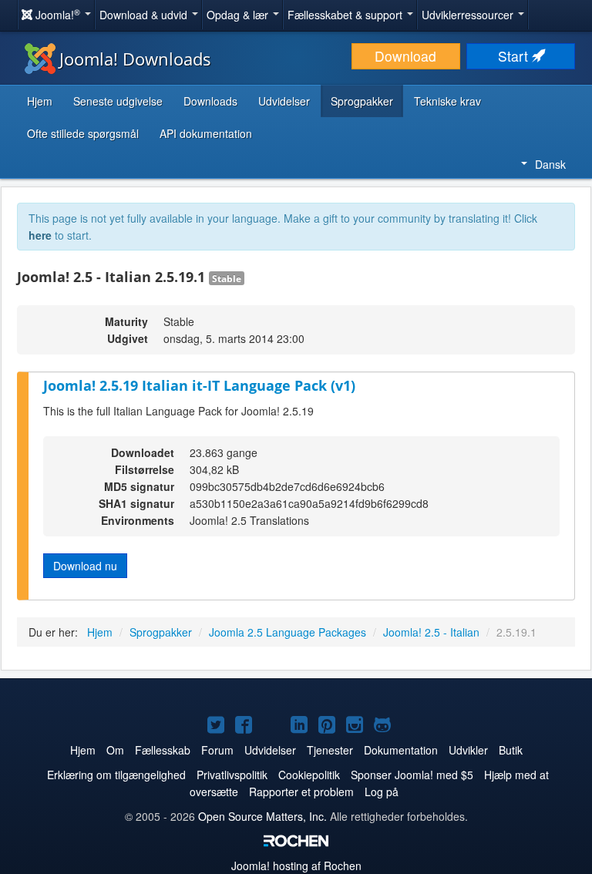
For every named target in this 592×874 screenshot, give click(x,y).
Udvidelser (284, 101)
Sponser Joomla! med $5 (412, 774)
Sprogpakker (362, 101)
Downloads (210, 101)
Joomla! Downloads (135, 58)
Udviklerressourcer (469, 14)
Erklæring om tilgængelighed (116, 774)
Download (405, 56)
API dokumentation (206, 133)
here (40, 235)
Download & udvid (144, 14)
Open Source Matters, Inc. (262, 816)
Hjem (39, 101)
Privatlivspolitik (232, 774)
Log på (382, 791)
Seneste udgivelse (118, 101)
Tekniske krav (447, 101)
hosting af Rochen (296, 865)
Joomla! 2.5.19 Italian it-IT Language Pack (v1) (199, 385)
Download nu (85, 565)
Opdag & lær (239, 14)
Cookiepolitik (309, 774)
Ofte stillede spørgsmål (83, 133)
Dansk (550, 164)
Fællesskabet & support (346, 14)
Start (515, 56)
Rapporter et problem (301, 791)
